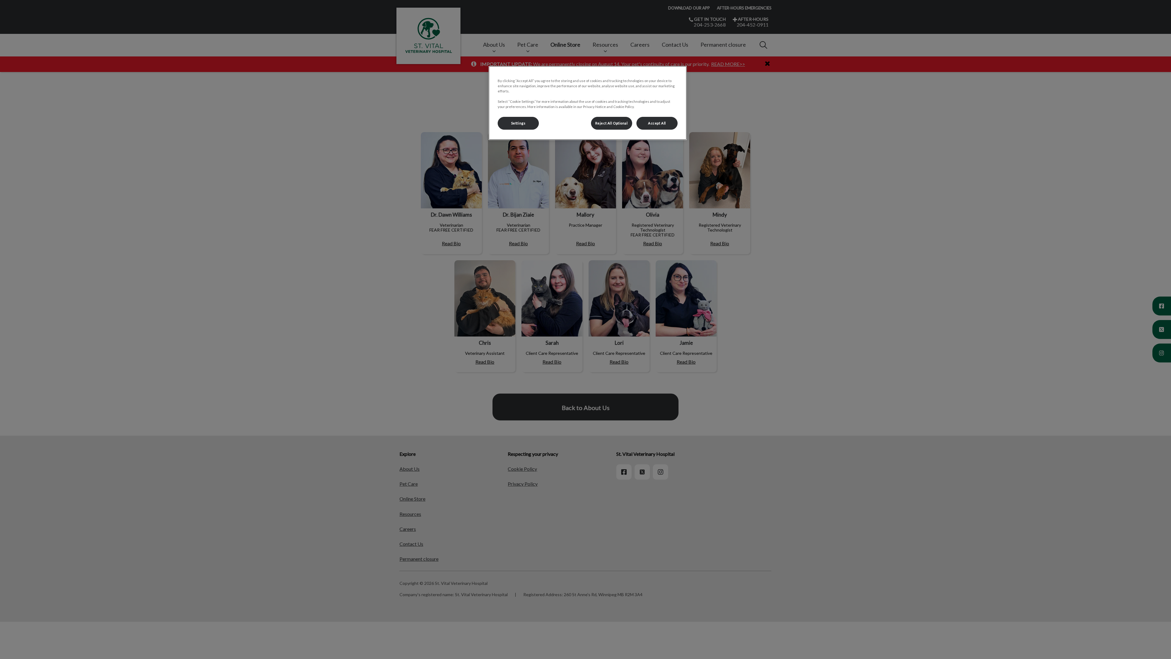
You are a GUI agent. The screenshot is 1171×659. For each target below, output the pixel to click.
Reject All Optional (611, 123)
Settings (518, 123)
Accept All (657, 123)
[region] (588, 103)
